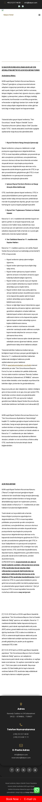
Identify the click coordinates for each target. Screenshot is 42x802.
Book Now (12, 799)
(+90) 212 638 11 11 (21, 737)
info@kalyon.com (30, 3)
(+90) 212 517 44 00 (21, 734)
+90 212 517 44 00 (14, 3)
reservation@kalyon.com (21, 758)
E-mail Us (30, 799)
